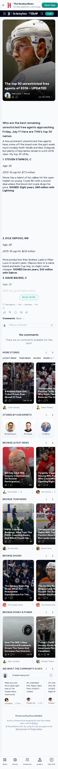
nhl (35, 304)
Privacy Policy (36, 729)
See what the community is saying (24, 668)
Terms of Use (21, 729)
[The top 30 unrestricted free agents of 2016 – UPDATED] (29, 60)
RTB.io (35, 723)
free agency (10, 304)
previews (27, 304)
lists (19, 304)
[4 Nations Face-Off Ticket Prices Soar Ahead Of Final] (18, 383)
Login (49, 14)
